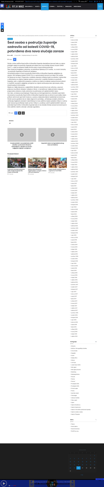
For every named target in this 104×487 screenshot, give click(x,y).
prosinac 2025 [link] (74, 58)
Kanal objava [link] (74, 426)
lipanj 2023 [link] (74, 129)
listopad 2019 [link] (74, 232)
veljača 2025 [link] (74, 82)
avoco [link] (10, 55)
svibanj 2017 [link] (74, 301)
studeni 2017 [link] (74, 286)
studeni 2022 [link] (74, 145)
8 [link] (90, 458)
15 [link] (90, 461)
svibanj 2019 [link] (74, 244)
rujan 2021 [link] (73, 178)
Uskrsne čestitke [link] (75, 397)
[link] (2, 6)
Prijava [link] (73, 424)
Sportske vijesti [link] (75, 393)
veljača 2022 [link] (74, 167)
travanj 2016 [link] (74, 331)
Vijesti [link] (37, 6)
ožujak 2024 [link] (74, 108)
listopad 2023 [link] (74, 120)
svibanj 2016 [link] (74, 329)
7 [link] (86, 458)
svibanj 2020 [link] (74, 216)
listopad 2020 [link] (74, 204)
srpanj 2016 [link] (74, 324)
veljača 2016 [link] (74, 336)
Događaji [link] (73, 353)
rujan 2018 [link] (73, 263)
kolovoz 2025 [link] (74, 68)
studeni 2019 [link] (74, 230)
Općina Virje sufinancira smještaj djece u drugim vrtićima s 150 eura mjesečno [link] (37, 171)
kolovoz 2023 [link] (74, 124)
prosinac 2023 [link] (74, 115)
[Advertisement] (52, 22)
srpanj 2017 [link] (74, 296)
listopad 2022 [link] (74, 148)
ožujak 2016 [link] (74, 334)
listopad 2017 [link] (74, 289)
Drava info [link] (68, 6)
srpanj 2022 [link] (74, 155)
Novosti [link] (44, 6)
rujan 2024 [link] (74, 94)
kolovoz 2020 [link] (74, 209)
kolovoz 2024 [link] (74, 96)
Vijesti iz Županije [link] (75, 414)
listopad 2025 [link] (74, 63)
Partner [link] (73, 379)
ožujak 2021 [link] (74, 192)
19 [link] (78, 464)
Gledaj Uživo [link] (74, 357)
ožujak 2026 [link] (74, 51)
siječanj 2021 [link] (74, 197)
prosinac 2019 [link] (74, 228)
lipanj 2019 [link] (73, 242)
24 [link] (70, 467)
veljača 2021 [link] (74, 195)
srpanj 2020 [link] (74, 211)
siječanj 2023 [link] (74, 141)
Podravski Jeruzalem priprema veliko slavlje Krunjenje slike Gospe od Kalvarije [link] (16, 171)
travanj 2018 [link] (74, 275)
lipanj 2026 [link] (74, 44)
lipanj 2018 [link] (73, 270)
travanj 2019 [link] (74, 247)
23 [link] (94, 464)
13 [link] (82, 461)
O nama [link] (52, 6)
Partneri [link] (73, 381)
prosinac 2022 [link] (74, 143)
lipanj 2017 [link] (73, 298)
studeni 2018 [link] (74, 258)
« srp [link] (82, 474)
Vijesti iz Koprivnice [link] (76, 407)
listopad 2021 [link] (74, 176)
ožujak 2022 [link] (74, 164)
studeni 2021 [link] (74, 174)
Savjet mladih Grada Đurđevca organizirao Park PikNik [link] (57, 170)
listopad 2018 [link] (74, 261)
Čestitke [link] (59, 6)
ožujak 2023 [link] (74, 136)
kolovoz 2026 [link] (74, 40)
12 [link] (78, 461)
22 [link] (90, 464)
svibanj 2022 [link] (74, 160)
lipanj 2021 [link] (73, 185)
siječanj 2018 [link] (74, 282)
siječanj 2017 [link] (74, 310)
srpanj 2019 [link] (74, 239)
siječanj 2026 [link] (74, 56)
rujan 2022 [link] (73, 150)
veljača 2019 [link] (74, 251)
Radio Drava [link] (77, 6)
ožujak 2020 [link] (74, 221)
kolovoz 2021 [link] (74, 181)
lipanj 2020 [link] (74, 214)
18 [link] (74, 464)
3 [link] (70, 458)
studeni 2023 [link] (74, 117)
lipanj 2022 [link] (74, 157)
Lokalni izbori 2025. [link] (76, 364)
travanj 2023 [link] (74, 134)
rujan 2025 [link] (73, 65)
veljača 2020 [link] (74, 223)
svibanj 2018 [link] (74, 272)
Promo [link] (72, 390)
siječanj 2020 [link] (74, 225)
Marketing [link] (73, 372)
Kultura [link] (73, 360)
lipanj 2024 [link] (74, 101)
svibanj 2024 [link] (74, 103)
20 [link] (82, 464)
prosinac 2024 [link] (74, 87)
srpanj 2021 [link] (74, 183)
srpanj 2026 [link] (74, 42)
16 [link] (94, 461)
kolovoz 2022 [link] (74, 152)
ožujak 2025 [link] (74, 80)
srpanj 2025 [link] (74, 70)
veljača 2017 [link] (74, 308)
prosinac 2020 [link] (74, 199)
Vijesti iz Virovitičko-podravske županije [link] (80, 409)
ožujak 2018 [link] (74, 277)
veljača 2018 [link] (74, 279)
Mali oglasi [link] (73, 367)
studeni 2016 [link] (74, 315)
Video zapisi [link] (74, 400)
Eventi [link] (72, 355)
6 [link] (82, 458)
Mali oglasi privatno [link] (76, 369)
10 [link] (70, 461)
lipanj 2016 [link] (73, 326)
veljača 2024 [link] (74, 110)
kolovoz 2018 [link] (74, 265)
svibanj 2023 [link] (74, 131)
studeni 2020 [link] (74, 202)
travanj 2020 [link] (74, 218)
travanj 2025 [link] (74, 77)
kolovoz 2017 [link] (74, 294)
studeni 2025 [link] (74, 61)
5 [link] (78, 458)
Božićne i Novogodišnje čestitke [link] (79, 348)
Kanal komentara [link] (75, 428)
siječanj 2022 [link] (74, 169)
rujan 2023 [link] (74, 122)
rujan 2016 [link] (73, 319)
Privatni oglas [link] (74, 388)
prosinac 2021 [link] (74, 171)
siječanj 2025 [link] (74, 84)
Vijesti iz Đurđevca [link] (75, 404)
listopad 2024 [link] (74, 91)
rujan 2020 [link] (74, 207)
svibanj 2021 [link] (74, 188)
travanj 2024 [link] (74, 105)
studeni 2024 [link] (74, 89)
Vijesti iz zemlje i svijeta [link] (77, 412)
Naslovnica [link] (28, 6)
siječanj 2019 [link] (74, 254)
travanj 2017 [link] (74, 303)
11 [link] (74, 461)
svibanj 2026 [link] (74, 47)
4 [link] (74, 458)
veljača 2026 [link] (74, 54)
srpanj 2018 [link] (74, 268)
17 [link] (70, 464)
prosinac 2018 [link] (74, 256)
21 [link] (86, 464)
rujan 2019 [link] (73, 235)
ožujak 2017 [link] (74, 305)
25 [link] (74, 467)
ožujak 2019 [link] (74, 249)
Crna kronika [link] (74, 350)
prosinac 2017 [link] (74, 284)
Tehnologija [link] (74, 395)
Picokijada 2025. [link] (75, 383)
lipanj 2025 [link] (74, 73)
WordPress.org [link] (74, 431)
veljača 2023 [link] (74, 138)
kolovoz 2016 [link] (74, 322)
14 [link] (86, 461)
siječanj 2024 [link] (74, 112)
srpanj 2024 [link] (74, 98)
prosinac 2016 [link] (74, 312)
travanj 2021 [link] (74, 190)
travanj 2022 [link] (74, 162)
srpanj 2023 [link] (74, 127)
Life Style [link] (73, 362)
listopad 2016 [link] (74, 317)
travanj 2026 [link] (74, 49)
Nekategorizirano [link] (75, 374)
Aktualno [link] (73, 346)
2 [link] (94, 455)
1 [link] (90, 455)
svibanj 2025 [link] (74, 75)
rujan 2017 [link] (73, 291)
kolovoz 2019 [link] (74, 237)
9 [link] (94, 458)
